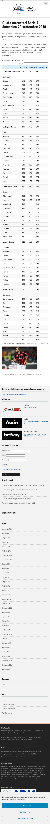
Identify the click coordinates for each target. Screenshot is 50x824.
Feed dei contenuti (8, 704)
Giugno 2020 (6, 621)
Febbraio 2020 (6, 630)
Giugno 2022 (6, 533)
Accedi (4, 700)
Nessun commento (35, 374)
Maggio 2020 (6, 625)
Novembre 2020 (7, 599)
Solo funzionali (25, 812)
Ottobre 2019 (6, 639)
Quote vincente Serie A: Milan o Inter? (14, 494)
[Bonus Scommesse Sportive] (24, 13)
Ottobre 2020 (6, 603)
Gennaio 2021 (6, 590)
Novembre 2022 (7, 529)
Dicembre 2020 (7, 595)
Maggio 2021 (6, 582)
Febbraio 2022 (6, 551)
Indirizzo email (6, 451)
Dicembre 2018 (7, 661)
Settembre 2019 (7, 643)
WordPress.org (7, 713)
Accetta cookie (25, 806)
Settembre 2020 (7, 608)
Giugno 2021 (6, 577)
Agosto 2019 (6, 647)
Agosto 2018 (6, 669)
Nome (4, 455)
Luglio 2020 (5, 617)
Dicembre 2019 (7, 634)
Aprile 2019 (5, 652)
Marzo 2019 (6, 656)
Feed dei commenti (8, 708)
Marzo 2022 (6, 546)
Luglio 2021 (5, 573)
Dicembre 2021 (7, 555)
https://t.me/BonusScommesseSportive (14, 394)
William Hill (40, 67)
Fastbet (26, 404)
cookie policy (21, 799)
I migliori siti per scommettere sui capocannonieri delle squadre (23, 485)
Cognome (5, 460)
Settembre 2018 (7, 665)
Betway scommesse (31, 431)
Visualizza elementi (12, 61)
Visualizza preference (25, 818)
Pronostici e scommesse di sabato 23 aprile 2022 (18, 503)
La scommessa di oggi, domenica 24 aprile (16, 498)
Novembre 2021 (7, 560)
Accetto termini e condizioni (12, 469)
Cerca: (20, 64)
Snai (23, 67)
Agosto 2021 (6, 568)
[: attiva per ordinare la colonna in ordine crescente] (11, 67)
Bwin (31, 67)
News (23, 374)
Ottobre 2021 (6, 564)
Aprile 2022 (5, 542)
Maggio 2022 (6, 538)
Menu (46, 3)
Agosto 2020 (6, 612)
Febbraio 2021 (6, 586)
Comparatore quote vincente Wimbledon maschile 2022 (20, 490)
